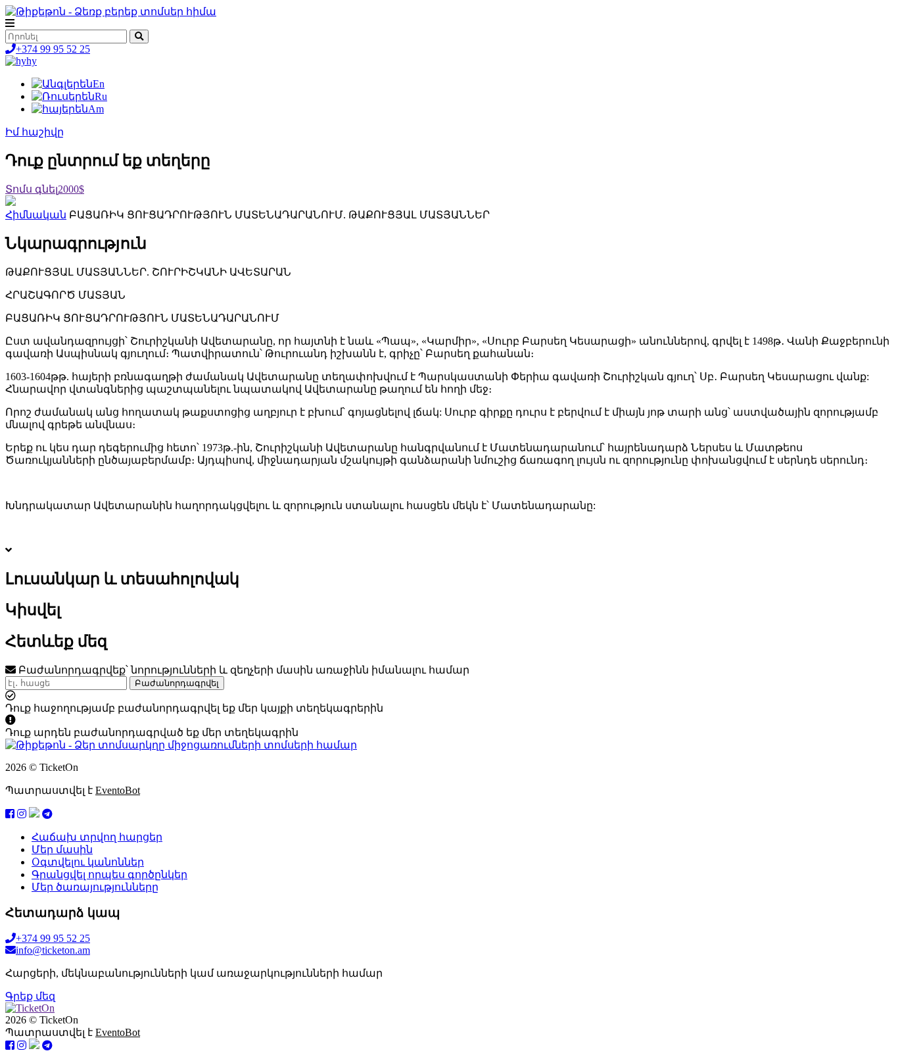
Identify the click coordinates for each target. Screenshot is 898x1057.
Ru (101, 96)
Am (96, 108)
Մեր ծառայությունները (95, 887)
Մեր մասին (62, 849)
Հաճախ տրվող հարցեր (97, 837)
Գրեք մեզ (30, 996)
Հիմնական (35, 214)
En (99, 83)
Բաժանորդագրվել (177, 683)
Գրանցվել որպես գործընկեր (109, 874)
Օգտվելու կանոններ (88, 862)
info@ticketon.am (53, 950)
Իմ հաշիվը (34, 131)
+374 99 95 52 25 (53, 49)
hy (31, 60)
